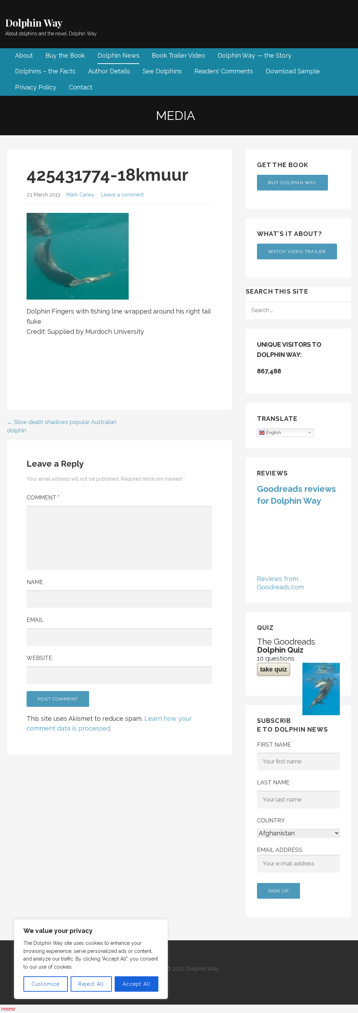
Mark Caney (80, 194)
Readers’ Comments (223, 71)
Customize (45, 984)
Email (35, 620)
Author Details (109, 71)
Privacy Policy (35, 87)
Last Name (273, 782)
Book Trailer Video (178, 55)
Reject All (91, 984)
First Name (274, 744)
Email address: (280, 850)
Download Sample (293, 71)
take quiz (273, 669)
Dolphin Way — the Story (255, 55)
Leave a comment (122, 194)
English (273, 432)
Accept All (136, 984)
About (24, 55)
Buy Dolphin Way (292, 182)
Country (271, 820)
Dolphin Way (34, 22)
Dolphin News (118, 55)
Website (39, 658)
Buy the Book (65, 55)
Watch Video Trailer (297, 251)
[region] (91, 959)
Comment (43, 497)
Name (35, 582)
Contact (80, 87)
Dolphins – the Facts (45, 71)
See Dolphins (162, 71)
